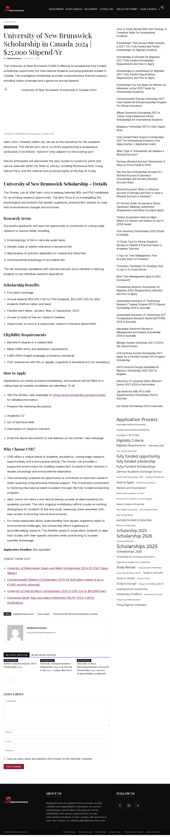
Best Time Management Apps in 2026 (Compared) (139, 278)
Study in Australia (153, 572)
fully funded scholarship (136, 461)
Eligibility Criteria (130, 440)
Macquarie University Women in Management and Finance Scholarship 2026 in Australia (139, 332)
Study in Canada (126, 578)
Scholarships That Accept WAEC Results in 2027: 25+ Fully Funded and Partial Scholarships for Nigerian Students (141, 46)
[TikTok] (137, 805)
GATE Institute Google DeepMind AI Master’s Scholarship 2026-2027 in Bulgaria (138, 371)
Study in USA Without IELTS (151, 583)
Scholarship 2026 (134, 535)
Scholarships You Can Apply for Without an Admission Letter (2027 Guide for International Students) (141, 88)
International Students (145, 483)
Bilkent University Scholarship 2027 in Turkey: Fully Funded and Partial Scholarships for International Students (140, 116)
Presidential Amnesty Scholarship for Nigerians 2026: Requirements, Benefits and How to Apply (139, 290)
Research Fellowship (126, 525)
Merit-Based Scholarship (127, 509)
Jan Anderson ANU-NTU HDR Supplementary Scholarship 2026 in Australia (137, 395)
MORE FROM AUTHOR (44, 655)
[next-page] (11, 680)
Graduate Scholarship (154, 477)
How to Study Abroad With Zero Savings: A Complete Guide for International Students (141, 33)
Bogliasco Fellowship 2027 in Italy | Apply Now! (141, 128)
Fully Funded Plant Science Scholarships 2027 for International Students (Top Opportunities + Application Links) (140, 141)
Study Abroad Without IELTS (129, 573)
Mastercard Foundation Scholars (130, 493)
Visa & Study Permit (127, 9)
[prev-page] (6, 680)
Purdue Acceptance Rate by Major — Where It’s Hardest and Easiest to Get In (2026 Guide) (140, 221)
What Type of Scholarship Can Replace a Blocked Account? (140, 153)
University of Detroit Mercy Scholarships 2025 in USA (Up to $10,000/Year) (56, 591)
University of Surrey (153, 594)
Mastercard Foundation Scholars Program (134, 499)
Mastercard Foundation (131, 488)
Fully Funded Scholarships (136, 466)
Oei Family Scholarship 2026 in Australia (140, 406)
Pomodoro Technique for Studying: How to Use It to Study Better (140, 268)
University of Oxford (129, 594)
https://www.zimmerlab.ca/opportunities (79, 395)
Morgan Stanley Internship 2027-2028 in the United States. (140, 344)
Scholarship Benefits (125, 541)
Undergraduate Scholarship (132, 589)
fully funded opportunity (138, 456)
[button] (162, 7)
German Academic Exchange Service (139, 471)
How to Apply (43, 614)
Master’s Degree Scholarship (130, 504)
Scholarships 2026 (129, 551)
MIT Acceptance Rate (148, 509)
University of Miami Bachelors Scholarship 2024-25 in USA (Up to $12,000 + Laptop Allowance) (56, 667)
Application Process (137, 419)
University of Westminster (128, 599)
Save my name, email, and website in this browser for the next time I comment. (49, 758)
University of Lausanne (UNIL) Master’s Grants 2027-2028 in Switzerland (139, 383)
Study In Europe (126, 583)
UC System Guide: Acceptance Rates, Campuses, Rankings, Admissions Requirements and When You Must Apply (140, 207)
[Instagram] (129, 805)
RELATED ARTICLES (17, 655)
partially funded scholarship (134, 520)
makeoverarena (14, 58)
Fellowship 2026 (156, 445)
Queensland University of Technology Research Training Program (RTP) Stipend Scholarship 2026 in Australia (141, 304)
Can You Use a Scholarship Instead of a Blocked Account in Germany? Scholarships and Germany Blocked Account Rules (139, 177)
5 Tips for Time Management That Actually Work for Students (137, 257)
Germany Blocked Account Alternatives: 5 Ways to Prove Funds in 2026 (141, 163)
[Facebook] (120, 805)
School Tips (106, 9)
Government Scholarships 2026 (130, 477)
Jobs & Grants (149, 9)
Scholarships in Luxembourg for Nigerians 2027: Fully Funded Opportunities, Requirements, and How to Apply (140, 74)
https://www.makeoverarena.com (41, 632)
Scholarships (56, 9)
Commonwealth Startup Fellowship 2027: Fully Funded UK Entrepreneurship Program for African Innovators (141, 102)
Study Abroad (74, 9)
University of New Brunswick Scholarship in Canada (75, 614)
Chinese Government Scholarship (133, 429)
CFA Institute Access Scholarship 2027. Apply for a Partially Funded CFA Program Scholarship (141, 357)
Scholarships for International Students (136, 556)
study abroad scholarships (150, 567)
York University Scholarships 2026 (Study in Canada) (140, 233)
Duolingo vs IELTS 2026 (128, 435)
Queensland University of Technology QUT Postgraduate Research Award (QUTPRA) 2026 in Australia (141, 318)
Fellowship (91, 9)
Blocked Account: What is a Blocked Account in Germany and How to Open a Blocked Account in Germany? (140, 193)
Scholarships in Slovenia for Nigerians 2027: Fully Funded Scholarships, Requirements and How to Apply (138, 60)
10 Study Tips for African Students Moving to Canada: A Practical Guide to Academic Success (139, 245)
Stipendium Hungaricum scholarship (133, 562)
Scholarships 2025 (137, 546)
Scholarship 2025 (132, 530)
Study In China (143, 578)
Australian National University (131, 424)
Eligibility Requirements (23, 614)
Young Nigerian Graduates (131, 604)
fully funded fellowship (127, 451)
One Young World (125, 515)
